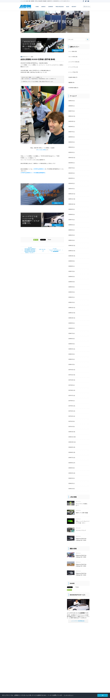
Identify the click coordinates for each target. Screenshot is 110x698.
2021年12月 (71, 157)
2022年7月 (70, 131)
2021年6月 (70, 173)
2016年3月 (70, 478)
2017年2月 (70, 421)
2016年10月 (71, 442)
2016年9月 (70, 447)
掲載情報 (70, 82)
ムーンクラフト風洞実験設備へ (78, 620)
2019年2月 (70, 297)
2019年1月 (70, 302)
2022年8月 (70, 126)
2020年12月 (71, 193)
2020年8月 (70, 214)
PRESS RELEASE (60, 6)
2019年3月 (70, 292)
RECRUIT (74, 6)
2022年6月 (70, 136)
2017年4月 (70, 411)
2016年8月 (70, 452)
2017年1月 (70, 426)
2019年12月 (71, 245)
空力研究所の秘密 (72, 87)
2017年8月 (70, 390)
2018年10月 (71, 317)
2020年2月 (70, 235)
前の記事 (29, 250)
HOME (37, 6)
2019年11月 (71, 250)
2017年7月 (70, 395)
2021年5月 (70, 178)
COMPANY (50, 6)
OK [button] (102, 695)
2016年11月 (71, 436)
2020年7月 (70, 219)
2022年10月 (71, 121)
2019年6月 (70, 276)
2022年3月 (70, 147)
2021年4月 (70, 183)
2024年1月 (70, 100)
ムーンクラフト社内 (72, 61)
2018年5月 (70, 343)
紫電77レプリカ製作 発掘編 (82, 512)
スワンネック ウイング (81, 530)
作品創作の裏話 (71, 77)
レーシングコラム (72, 67)
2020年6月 (70, 224)
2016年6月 (70, 462)
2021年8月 (70, 162)
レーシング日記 (71, 72)
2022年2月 (70, 152)
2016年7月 (70, 457)
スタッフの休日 (71, 56)
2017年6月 (70, 400)
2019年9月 (70, 261)
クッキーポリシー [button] (68, 695)
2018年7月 (70, 333)
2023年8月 (70, 105)
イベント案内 (30, 56)
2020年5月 (70, 230)
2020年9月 (70, 209)
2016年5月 (70, 467)
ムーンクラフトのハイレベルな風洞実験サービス (77, 613)
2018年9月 (70, 323)
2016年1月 (70, 488)
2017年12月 (71, 369)
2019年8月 (70, 266)
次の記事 (54, 250)
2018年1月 (70, 364)
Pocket (49, 239)
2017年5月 (70, 405)
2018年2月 (70, 359)
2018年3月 (70, 354)
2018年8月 (70, 328)
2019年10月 (71, 255)
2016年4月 (70, 473)
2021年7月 (70, 168)
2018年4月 (70, 349)
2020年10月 (71, 204)
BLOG (67, 6)
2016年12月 (71, 431)
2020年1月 (70, 240)
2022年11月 (71, 116)
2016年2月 (70, 483)
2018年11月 (71, 312)
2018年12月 (71, 307)
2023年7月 (70, 111)
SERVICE (43, 6)
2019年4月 (70, 286)
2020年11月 (71, 199)
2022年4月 (70, 142)
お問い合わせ (87, 6)
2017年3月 (70, 416)
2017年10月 (71, 380)
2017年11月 (71, 374)
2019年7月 (70, 271)
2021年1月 (70, 188)
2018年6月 (70, 338)
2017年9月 (70, 385)
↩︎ (42, 250)
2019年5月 (70, 281)
